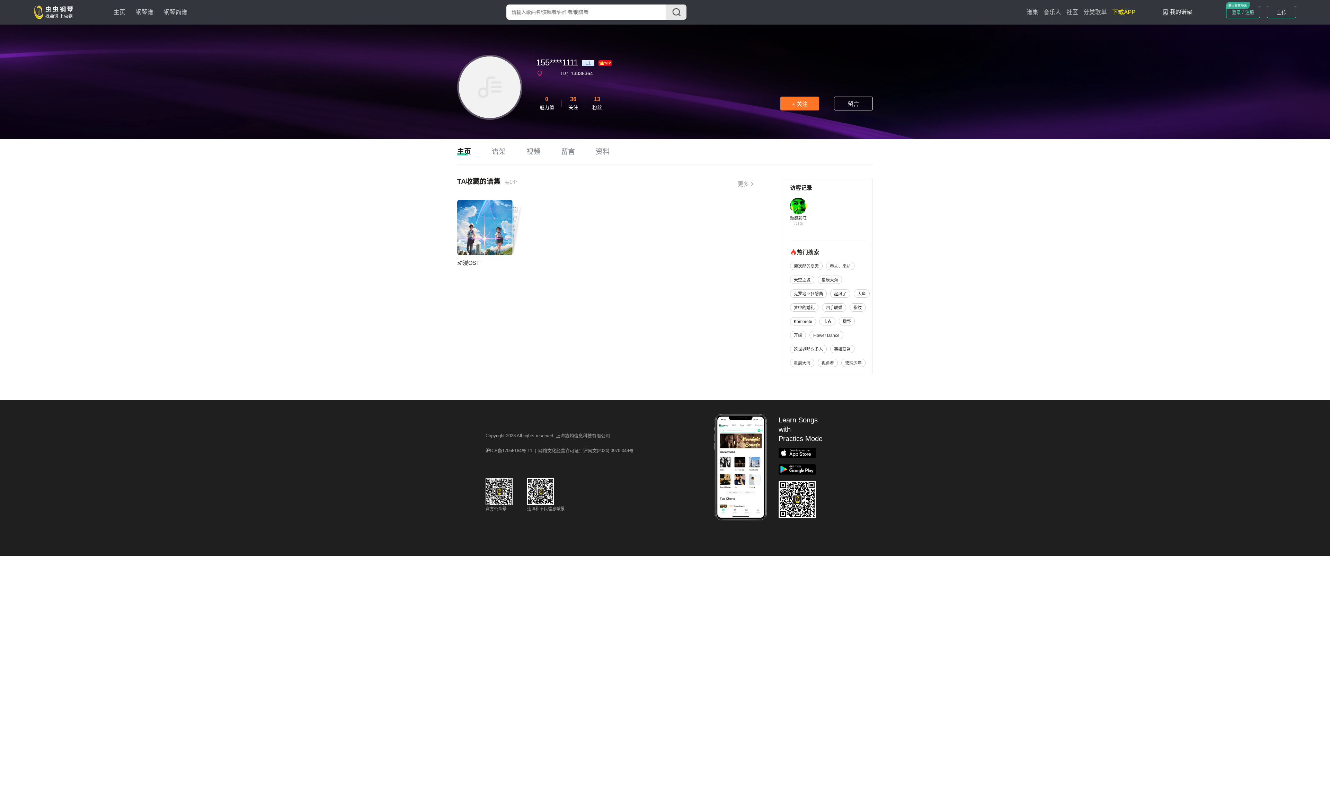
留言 (853, 104)
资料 (603, 151)
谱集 (1032, 12)
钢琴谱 (144, 12)
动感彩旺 (798, 218)
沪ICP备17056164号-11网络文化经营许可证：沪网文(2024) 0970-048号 (559, 450)
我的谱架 (1181, 12)
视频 (533, 151)
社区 (1072, 12)
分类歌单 (1095, 12)
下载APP (1123, 12)
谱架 (499, 151)
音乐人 (1052, 12)
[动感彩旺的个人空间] (798, 206)
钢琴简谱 (175, 12)
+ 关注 (800, 104)
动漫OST (468, 263)
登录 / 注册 (1243, 12)
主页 (119, 12)
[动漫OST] (485, 227)
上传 (1281, 12)
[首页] (55, 11)
